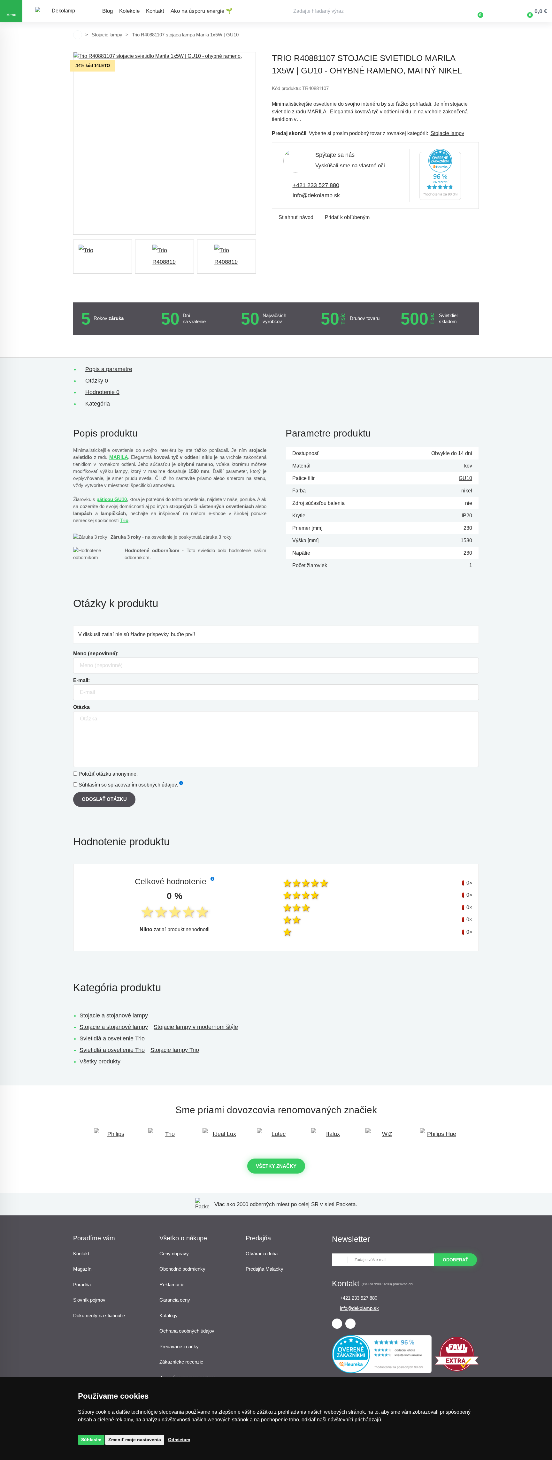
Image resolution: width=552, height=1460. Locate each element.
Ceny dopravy (174, 1253)
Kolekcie (129, 11)
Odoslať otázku (104, 799)
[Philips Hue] (439, 1137)
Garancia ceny (174, 1300)
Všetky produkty (100, 1061)
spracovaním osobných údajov (142, 784)
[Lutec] (276, 1137)
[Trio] (102, 257)
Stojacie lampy (107, 34)
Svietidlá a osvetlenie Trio (112, 1038)
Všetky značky (276, 1166)
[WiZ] (385, 1137)
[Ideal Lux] (222, 1137)
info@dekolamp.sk (316, 195)
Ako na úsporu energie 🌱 (202, 11)
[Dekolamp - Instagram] (350, 1324)
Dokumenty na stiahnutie (99, 1315)
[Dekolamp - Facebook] (337, 1324)
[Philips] (113, 1137)
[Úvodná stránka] (77, 34)
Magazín (82, 1269)
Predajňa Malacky (264, 1269)
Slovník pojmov (89, 1300)
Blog (107, 11)
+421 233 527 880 (316, 185)
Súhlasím (91, 1439)
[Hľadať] (434, 11)
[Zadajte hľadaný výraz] (365, 11)
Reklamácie (171, 1284)
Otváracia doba (262, 1253)
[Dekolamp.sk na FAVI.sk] (457, 1370)
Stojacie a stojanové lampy (114, 1015)
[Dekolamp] (60, 11)
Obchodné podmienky (182, 1269)
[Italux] (330, 1137)
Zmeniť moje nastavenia (134, 1439)
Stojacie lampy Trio (174, 1050)
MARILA (118, 457)
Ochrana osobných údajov (186, 1331)
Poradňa (82, 1284)
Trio (124, 520)
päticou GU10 (111, 499)
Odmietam (179, 1439)
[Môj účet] (499, 11)
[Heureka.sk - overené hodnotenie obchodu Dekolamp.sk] (440, 175)
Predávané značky (179, 1346)
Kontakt (155, 11)
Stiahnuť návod (296, 217)
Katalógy (168, 1315)
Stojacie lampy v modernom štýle (196, 1027)
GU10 (465, 478)
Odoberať (455, 1259)
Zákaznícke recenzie (181, 1362)
